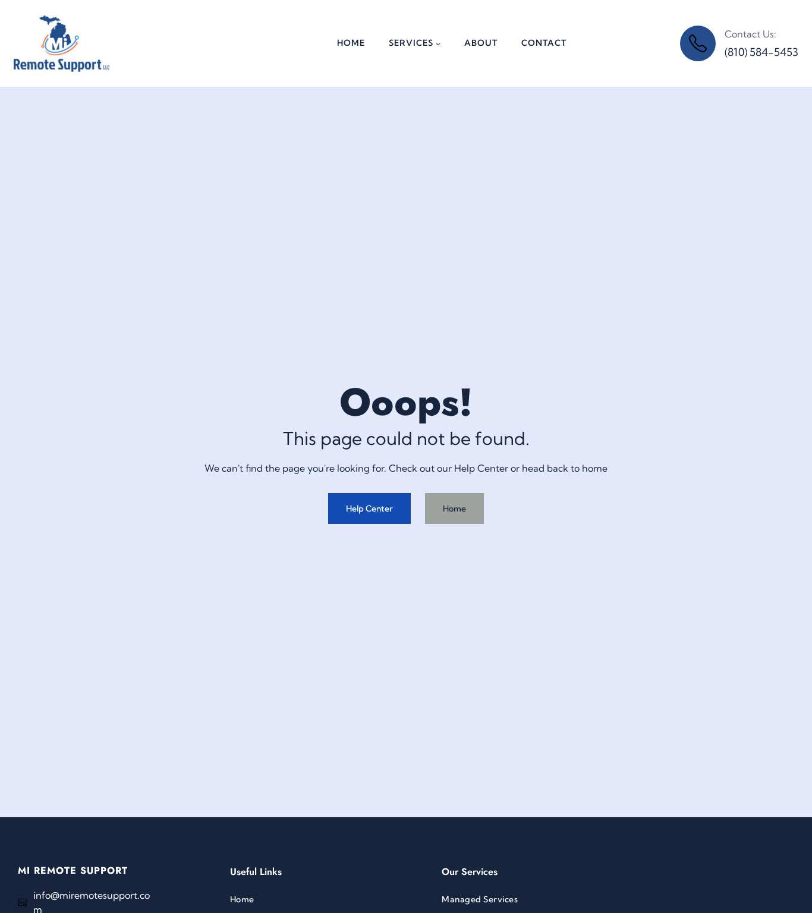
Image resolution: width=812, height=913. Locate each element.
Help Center (369, 508)
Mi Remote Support (73, 870)
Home (454, 508)
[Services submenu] (438, 43)
